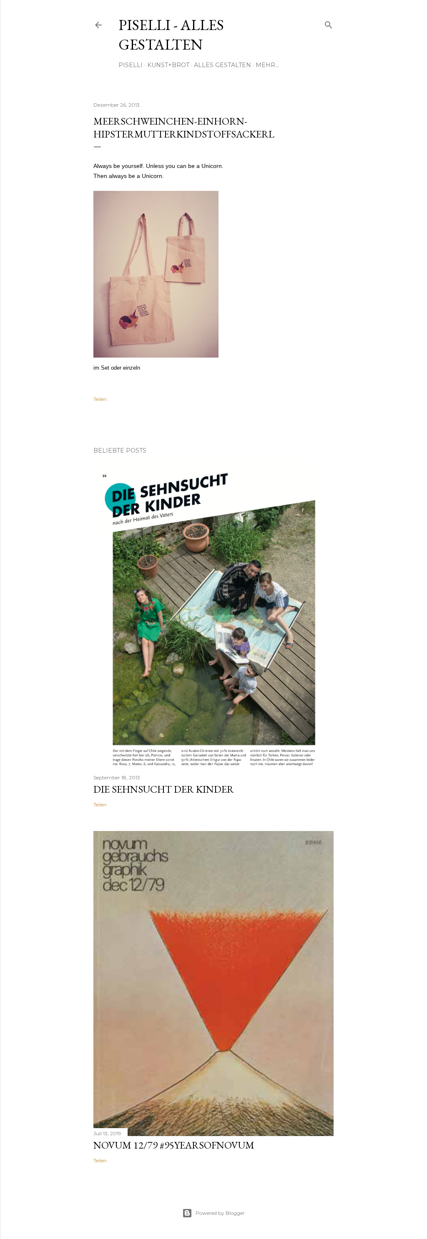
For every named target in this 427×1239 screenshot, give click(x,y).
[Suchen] (329, 23)
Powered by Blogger (220, 1213)
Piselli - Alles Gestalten (171, 34)
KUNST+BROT (168, 65)
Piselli (130, 65)
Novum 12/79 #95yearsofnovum (173, 1145)
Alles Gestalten (222, 65)
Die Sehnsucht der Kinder (163, 789)
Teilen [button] (100, 399)
